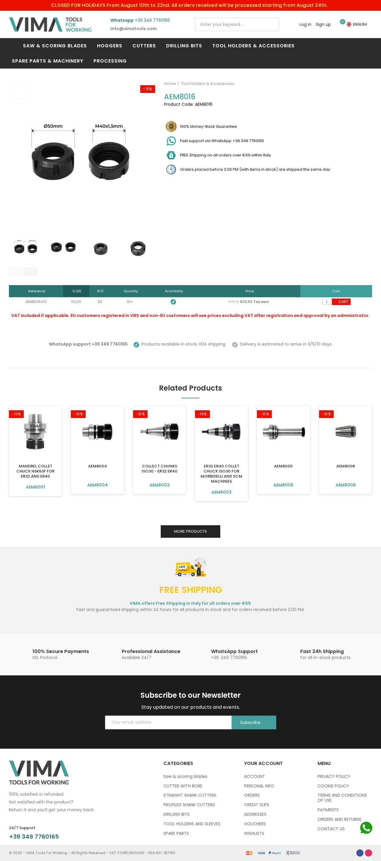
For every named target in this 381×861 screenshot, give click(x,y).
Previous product (352, 84)
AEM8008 (345, 466)
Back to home (360, 84)
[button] (15, 271)
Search (269, 24)
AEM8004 (97, 466)
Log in (305, 24)
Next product (367, 84)
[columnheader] (36, 291)
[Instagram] (368, 853)
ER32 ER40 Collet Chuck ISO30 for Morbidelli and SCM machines (221, 473)
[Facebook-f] (359, 853)
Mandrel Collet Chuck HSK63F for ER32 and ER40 (35, 471)
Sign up (323, 24)
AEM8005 (283, 466)
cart (343, 301)
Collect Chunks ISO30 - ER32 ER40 (159, 468)
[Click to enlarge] (20, 92)
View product (35, 487)
